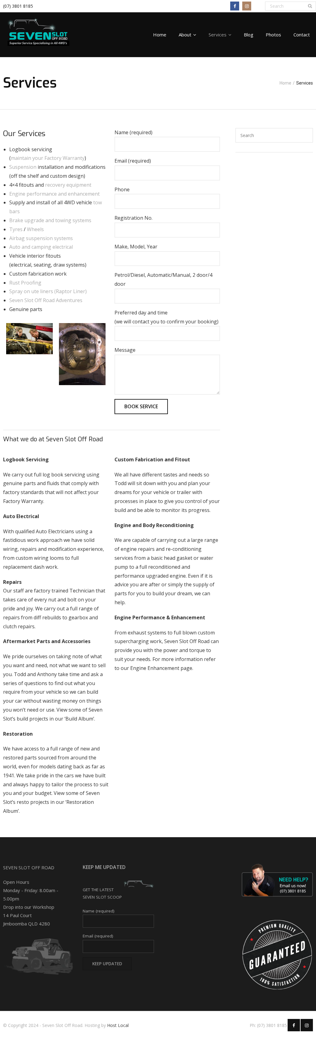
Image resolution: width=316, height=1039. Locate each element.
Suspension (22, 167)
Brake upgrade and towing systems (50, 220)
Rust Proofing (25, 282)
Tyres (16, 229)
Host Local (118, 1025)
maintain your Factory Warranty (48, 158)
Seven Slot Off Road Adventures (45, 300)
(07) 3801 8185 (18, 6)
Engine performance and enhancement (54, 193)
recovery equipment (68, 184)
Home (285, 83)
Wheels (35, 229)
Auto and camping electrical (41, 246)
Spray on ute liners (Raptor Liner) (48, 291)
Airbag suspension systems (41, 238)
